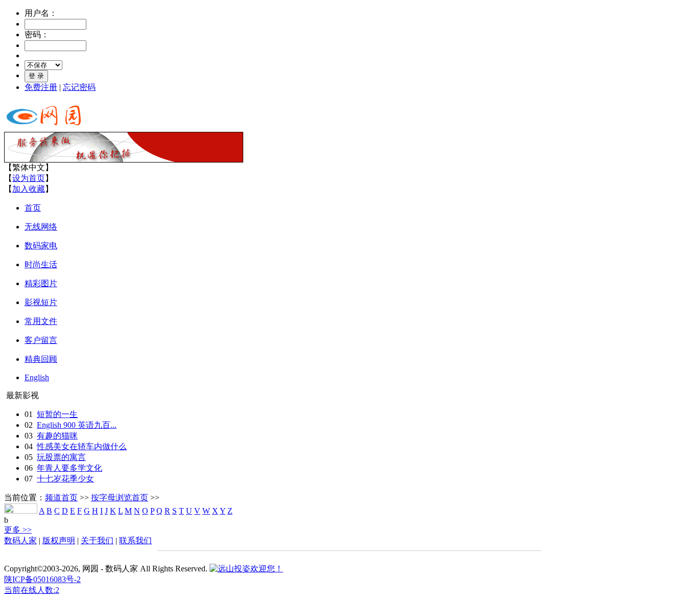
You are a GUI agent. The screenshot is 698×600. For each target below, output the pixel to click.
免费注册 (41, 87)
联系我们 (135, 540)
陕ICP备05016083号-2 (42, 579)
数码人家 (20, 540)
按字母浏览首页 (119, 497)
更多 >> (18, 529)
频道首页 (61, 497)
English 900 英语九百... (77, 425)
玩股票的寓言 (61, 457)
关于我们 (97, 540)
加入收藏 (28, 188)
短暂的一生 (57, 414)
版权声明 (58, 540)
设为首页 (28, 178)
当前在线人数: (31, 590)
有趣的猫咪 (57, 435)
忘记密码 (79, 87)
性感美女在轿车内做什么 (82, 446)
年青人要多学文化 (69, 468)
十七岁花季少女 (65, 478)
